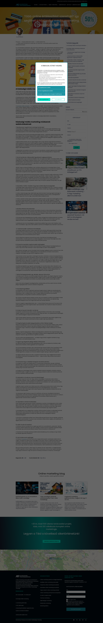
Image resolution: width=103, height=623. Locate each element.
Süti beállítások (58, 99)
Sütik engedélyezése (44, 99)
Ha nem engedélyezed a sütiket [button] (45, 90)
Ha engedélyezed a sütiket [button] (44, 87)
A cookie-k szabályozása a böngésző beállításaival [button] (50, 94)
